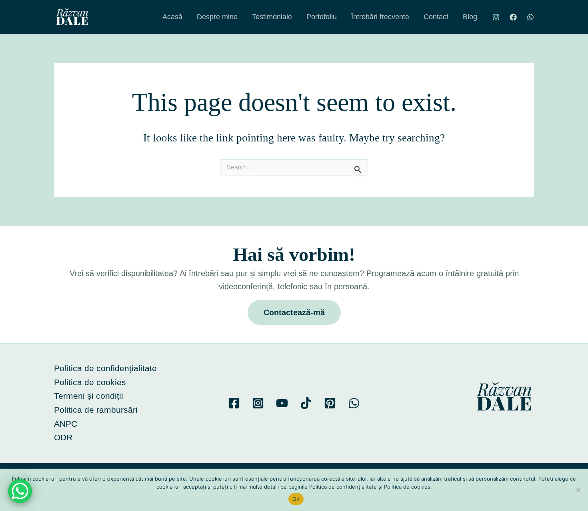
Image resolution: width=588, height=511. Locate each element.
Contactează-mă (294, 312)
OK (296, 499)
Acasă (172, 17)
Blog (470, 17)
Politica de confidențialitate (105, 368)
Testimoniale (272, 17)
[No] (578, 490)
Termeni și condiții (88, 395)
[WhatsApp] (530, 17)
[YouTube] (282, 403)
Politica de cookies (90, 382)
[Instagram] (496, 17)
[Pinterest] (330, 403)
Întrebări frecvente (380, 17)
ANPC (65, 423)
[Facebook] (513, 17)
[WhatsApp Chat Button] (20, 491)
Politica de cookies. (408, 486)
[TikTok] (306, 403)
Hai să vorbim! (294, 254)
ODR (63, 437)
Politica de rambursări (96, 409)
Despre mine (217, 17)
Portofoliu (321, 17)
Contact (436, 17)
